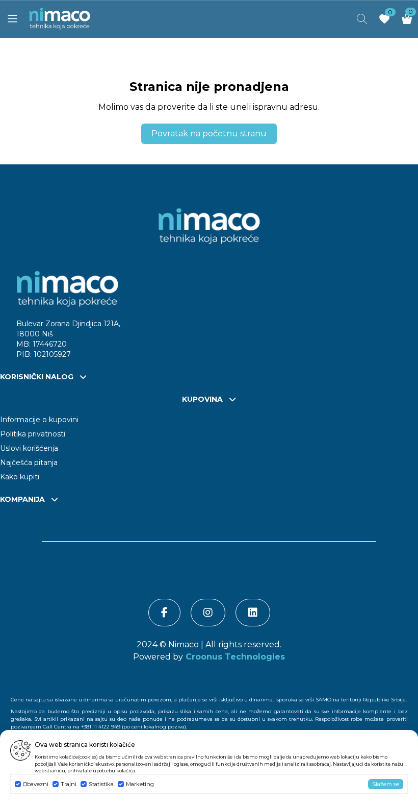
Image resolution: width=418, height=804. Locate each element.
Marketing (140, 784)
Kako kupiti (19, 476)
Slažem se (385, 784)
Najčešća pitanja (29, 462)
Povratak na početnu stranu (209, 133)
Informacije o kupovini (39, 419)
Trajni (68, 784)
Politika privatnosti (32, 433)
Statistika (101, 784)
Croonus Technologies (234, 657)
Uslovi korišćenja (29, 448)
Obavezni (35, 784)
